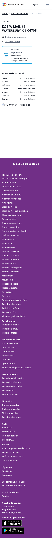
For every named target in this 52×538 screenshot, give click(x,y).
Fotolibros (7, 243)
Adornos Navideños (11, 198)
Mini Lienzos (7, 275)
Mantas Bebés (9, 263)
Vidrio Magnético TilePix (13, 316)
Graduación (8, 347)
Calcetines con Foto (12, 223)
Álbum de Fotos (10, 182)
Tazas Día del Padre (12, 386)
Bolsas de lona (9, 219)
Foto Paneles (8, 247)
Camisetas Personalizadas (15, 231)
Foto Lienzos (8, 239)
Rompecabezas (10, 435)
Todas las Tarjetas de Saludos (16, 367)
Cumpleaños (8, 351)
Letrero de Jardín (10, 255)
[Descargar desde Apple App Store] (12, 523)
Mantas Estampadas (12, 267)
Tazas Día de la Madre (13, 378)
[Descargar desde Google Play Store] (13, 530)
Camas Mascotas (10, 227)
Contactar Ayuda (10, 460)
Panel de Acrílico (10, 324)
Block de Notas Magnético (15, 211)
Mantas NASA (8, 431)
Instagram (7, 475)
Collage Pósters (10, 190)
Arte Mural (7, 202)
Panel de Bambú (10, 328)
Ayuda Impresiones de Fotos (16, 448)
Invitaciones (8, 355)
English (35, 4)
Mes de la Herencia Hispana (15, 178)
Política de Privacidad (12, 456)
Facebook (7, 471)
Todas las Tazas (10, 394)
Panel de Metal (9, 332)
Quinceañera (8, 363)
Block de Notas (9, 206)
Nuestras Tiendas (19, 13)
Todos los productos (25, 163)
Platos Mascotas (10, 287)
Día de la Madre (10, 343)
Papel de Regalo (10, 283)
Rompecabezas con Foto (14, 300)
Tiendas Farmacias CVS (13, 485)
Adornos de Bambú (11, 194)
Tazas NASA (8, 390)
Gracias (6, 359)
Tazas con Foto (9, 312)
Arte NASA (7, 427)
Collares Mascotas (11, 235)
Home (5, 13)
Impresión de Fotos (11, 186)
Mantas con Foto (10, 259)
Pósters (6, 296)
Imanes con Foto (10, 251)
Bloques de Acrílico (11, 215)
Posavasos (7, 292)
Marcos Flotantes (10, 271)
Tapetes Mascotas (11, 304)
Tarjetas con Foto (11, 308)
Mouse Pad (7, 279)
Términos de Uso (10, 452)
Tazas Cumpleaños (11, 382)
